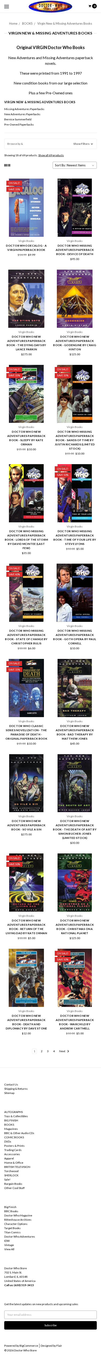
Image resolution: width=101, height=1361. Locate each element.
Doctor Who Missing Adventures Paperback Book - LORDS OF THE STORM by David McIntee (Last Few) (26, 539)
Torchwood (11, 1171)
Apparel (9, 1158)
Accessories (12, 1154)
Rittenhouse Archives (17, 1219)
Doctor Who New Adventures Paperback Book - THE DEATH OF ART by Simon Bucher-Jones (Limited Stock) (75, 829)
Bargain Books (13, 1183)
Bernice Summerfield (17, 119)
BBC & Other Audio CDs (19, 1133)
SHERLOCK (11, 1175)
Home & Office (13, 1162)
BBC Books (11, 1211)
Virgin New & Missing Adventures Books (64, 23)
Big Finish (10, 1207)
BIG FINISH (11, 1120)
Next (62, 1051)
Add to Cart (26, 228)
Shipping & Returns (16, 1088)
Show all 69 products (51, 155)
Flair (59, 1345)
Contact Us (11, 1084)
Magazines (11, 1129)
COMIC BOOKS (14, 1137)
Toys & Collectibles (16, 1116)
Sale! (7, 1179)
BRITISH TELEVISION (17, 1167)
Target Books (12, 1228)
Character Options (15, 1224)
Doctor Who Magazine (18, 1215)
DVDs (7, 1141)
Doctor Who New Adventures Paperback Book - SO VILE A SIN (26, 825)
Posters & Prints (14, 1145)
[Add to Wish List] (43, 190)
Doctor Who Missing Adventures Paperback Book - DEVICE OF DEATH (75, 250)
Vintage (9, 1245)
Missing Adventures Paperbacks (24, 109)
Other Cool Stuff (14, 1188)
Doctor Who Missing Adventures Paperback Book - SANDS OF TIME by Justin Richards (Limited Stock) (75, 440)
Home (13, 23)
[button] (50, 144)
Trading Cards (13, 1150)
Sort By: (60, 165)
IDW (7, 1240)
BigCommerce (28, 1345)
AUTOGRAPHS (13, 1112)
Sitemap (9, 1093)
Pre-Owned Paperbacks (19, 124)
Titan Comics (12, 1232)
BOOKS (27, 23)
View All (9, 1249)
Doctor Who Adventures (19, 1236)
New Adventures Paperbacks (22, 114)
